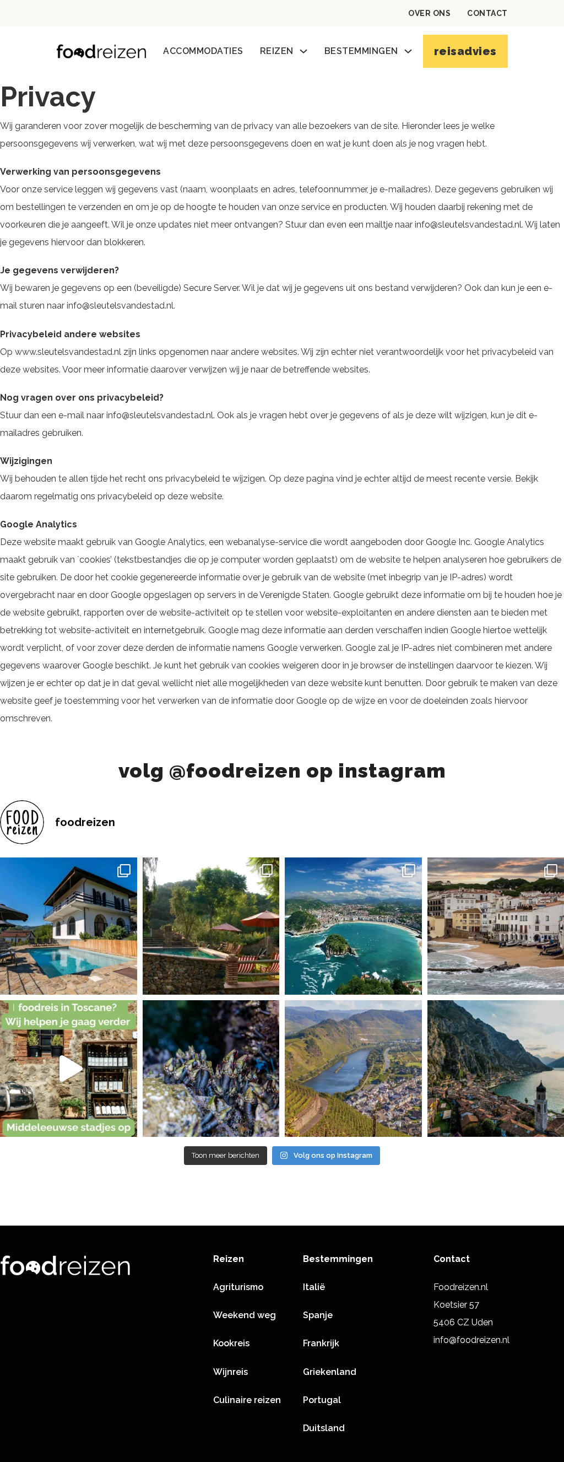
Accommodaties (203, 51)
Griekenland (329, 1372)
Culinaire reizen (247, 1400)
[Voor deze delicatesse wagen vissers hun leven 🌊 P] (211, 1068)
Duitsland (324, 1428)
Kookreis (231, 1343)
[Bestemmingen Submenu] (408, 51)
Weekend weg (244, 1315)
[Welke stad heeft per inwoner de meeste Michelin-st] (353, 926)
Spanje (318, 1315)
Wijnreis (230, 1372)
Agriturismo (238, 1287)
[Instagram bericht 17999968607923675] (68, 1068)
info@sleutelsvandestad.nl (468, 224)
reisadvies (465, 51)
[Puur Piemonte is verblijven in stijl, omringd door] (68, 926)
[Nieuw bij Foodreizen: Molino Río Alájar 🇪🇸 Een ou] (211, 926)
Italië (314, 1287)
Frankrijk (321, 1343)
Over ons (429, 13)
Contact (487, 13)
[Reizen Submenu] (303, 51)
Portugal (322, 1400)
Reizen (277, 51)
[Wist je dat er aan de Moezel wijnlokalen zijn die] (353, 1068)
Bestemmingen (361, 51)
